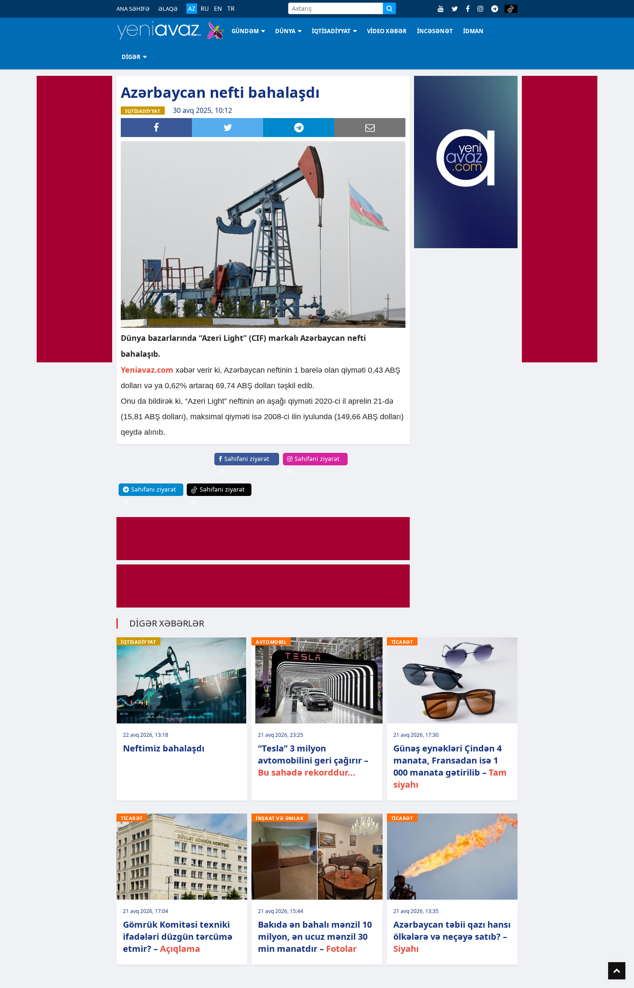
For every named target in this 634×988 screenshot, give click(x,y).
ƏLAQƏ (168, 8)
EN (218, 8)
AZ (191, 8)
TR (231, 8)
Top (616, 970)
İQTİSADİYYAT (331, 31)
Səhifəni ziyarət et (244, 465)
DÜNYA (285, 31)
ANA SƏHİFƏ (133, 8)
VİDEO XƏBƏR (387, 31)
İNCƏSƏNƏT (435, 31)
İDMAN (473, 31)
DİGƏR (131, 57)
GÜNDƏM (245, 31)
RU (205, 8)
